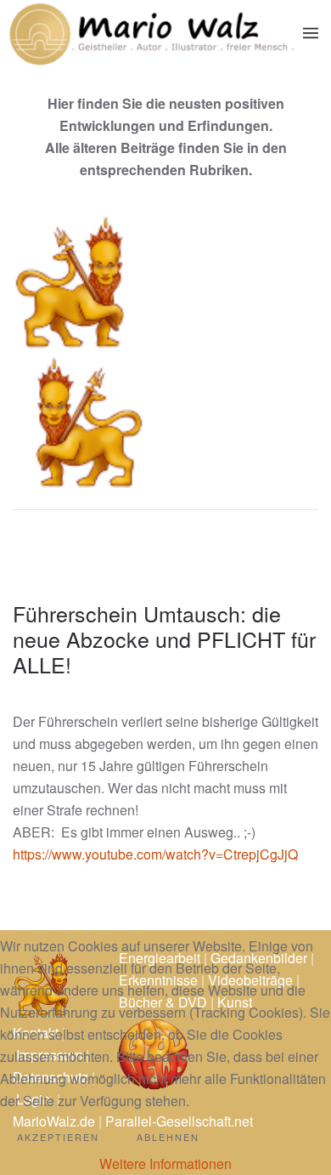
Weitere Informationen (165, 1163)
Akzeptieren (58, 1137)
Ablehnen (168, 1137)
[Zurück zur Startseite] (151, 33)
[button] (310, 33)
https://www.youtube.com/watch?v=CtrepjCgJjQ (155, 854)
